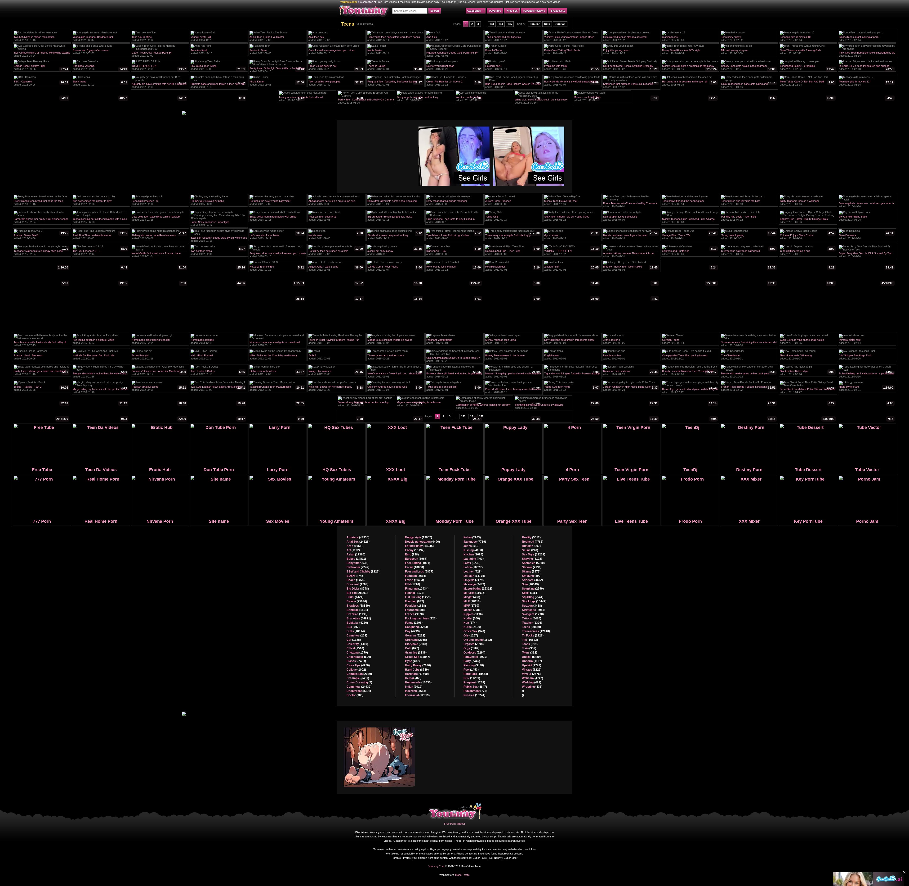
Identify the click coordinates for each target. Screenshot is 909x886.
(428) (472, 571)
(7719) (474, 541)
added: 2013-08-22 (571, 39)
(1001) (417, 563)
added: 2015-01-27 (453, 68)
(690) (359, 657)
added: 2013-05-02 (630, 68)
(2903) (472, 537)
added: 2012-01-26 (335, 388)
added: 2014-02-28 (453, 359)
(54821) (359, 618)
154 (501, 24)
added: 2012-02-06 (512, 52)
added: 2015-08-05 (807, 341)
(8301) (359, 691)
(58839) (358, 605)
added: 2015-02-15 (424, 99)
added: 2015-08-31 (218, 203)
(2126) (533, 635)
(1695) (473, 554)
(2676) (531, 674)
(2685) (415, 575)
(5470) (531, 618)
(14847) (417, 657)
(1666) (354, 546)
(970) (474, 631)
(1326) (532, 622)
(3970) (414, 614)
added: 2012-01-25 (100, 357)
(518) (471, 546)
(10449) (534, 601)
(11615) (474, 593)
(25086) (357, 601)
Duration (560, 24)
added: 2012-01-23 (807, 357)
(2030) (359, 674)
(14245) (419, 546)
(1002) (356, 669)
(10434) (416, 588)
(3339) (416, 652)
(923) (421, 618)
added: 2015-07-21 (748, 68)
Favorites (495, 10)
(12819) (417, 695)
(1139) (357, 614)
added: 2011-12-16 (571, 203)
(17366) (356, 554)
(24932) (359, 686)
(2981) (472, 610)
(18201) (533, 554)
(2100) (472, 627)
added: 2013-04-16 (277, 70)
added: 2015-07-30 (335, 83)
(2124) (414, 593)
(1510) (355, 648)
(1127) (532, 661)
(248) (530, 550)
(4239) (412, 631)
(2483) (356, 661)
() (523, 691)
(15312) (477, 588)
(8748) (358, 588)
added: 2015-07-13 (41, 344)
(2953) (533, 610)
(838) (412, 554)
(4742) (532, 678)
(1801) (357, 610)
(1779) (357, 652)
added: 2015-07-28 (394, 357)
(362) (529, 652)
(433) (532, 686)
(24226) (358, 541)
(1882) (477, 639)
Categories (474, 10)
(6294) (474, 652)
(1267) (470, 635)
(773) (475, 691)
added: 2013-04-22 (807, 391)
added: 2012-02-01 (100, 52)
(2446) (471, 661)
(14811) (356, 558)
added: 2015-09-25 (424, 404)
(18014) (356, 631)
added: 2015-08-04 (394, 341)
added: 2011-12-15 (218, 52)
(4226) (357, 622)
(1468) (356, 580)
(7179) (473, 580)
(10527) (473, 567)
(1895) (414, 622)
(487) (412, 661)
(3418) (532, 605)
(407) (353, 627)
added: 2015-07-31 (630, 255)
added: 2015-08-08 (453, 203)
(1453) (471, 669)
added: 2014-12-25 (218, 39)
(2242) (358, 567)
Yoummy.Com (436, 866)
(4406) (422, 541)
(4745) (355, 575)
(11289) (471, 678)
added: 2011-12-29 (394, 203)
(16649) (530, 584)
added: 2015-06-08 (100, 221)
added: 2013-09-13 (748, 203)
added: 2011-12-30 (748, 52)
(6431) (358, 678)
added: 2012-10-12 (748, 375)
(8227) (363, 571)
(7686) (418, 665)
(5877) (419, 571)
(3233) (471, 563)
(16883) (530, 639)
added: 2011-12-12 (807, 52)
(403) (473, 558)
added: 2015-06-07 (100, 341)
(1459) (418, 597)
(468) (413, 678)
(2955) (416, 639)
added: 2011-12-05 (277, 203)
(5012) (531, 537)
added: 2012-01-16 (159, 357)
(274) (470, 622)
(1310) (357, 644)
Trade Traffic (462, 874)
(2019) (413, 686)
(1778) (531, 665)
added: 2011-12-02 (100, 39)
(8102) (532, 558)
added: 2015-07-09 (630, 218)
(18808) (414, 567)
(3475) (531, 571)
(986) (355, 695)
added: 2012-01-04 (394, 268)
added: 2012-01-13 (218, 373)
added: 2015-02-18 (542, 406)
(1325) (354, 639)
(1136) (473, 614)
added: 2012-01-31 (807, 253)
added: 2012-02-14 (159, 39)
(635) (357, 563)
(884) (415, 610)
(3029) (475, 657)
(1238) (474, 682)
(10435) (418, 682)
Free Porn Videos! (454, 823)
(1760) (471, 605)
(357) (529, 648)
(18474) (475, 674)
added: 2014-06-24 (866, 218)
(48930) (358, 537)
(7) (359, 682)
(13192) (414, 550)
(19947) (418, 537)
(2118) (416, 644)
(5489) (531, 657)
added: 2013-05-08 (689, 221)
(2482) (474, 584)
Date (547, 24)
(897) (531, 546)
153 (492, 24)
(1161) (530, 593)
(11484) (414, 580)
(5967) (416, 558)
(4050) (473, 550)
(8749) (417, 669)
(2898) (473, 644)
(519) (530, 644)
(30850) (531, 627)
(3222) (531, 669)
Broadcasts (558, 10)
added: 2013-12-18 (807, 83)
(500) (471, 618)
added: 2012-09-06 (689, 39)
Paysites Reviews (534, 10)
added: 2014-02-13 (571, 52)
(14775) (474, 575)
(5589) (471, 648)
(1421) (355, 597)
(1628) (415, 605)
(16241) (474, 695)
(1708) (357, 584)
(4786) (532, 541)
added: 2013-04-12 (513, 86)
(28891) (357, 593)
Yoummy (455, 811)
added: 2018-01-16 (41, 39)
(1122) (353, 550)
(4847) (475, 686)
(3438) (473, 665)
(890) (531, 575)
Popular (534, 24)
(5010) (533, 563)
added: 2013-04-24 (42, 54)
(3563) (415, 691)
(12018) (536, 631)
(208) (357, 635)
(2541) (532, 597)
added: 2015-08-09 (335, 203)
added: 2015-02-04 (571, 83)
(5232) (415, 635)
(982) (414, 601)
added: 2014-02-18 (866, 68)
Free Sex (512, 10)
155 (510, 24)
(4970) (358, 665)
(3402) (532, 580)
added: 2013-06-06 (453, 54)
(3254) (416, 627)
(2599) (533, 588)
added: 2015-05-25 (335, 68)
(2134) (531, 567)
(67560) (417, 674)
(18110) (472, 601)
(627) (412, 648)
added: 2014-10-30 (571, 68)
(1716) (412, 584)
